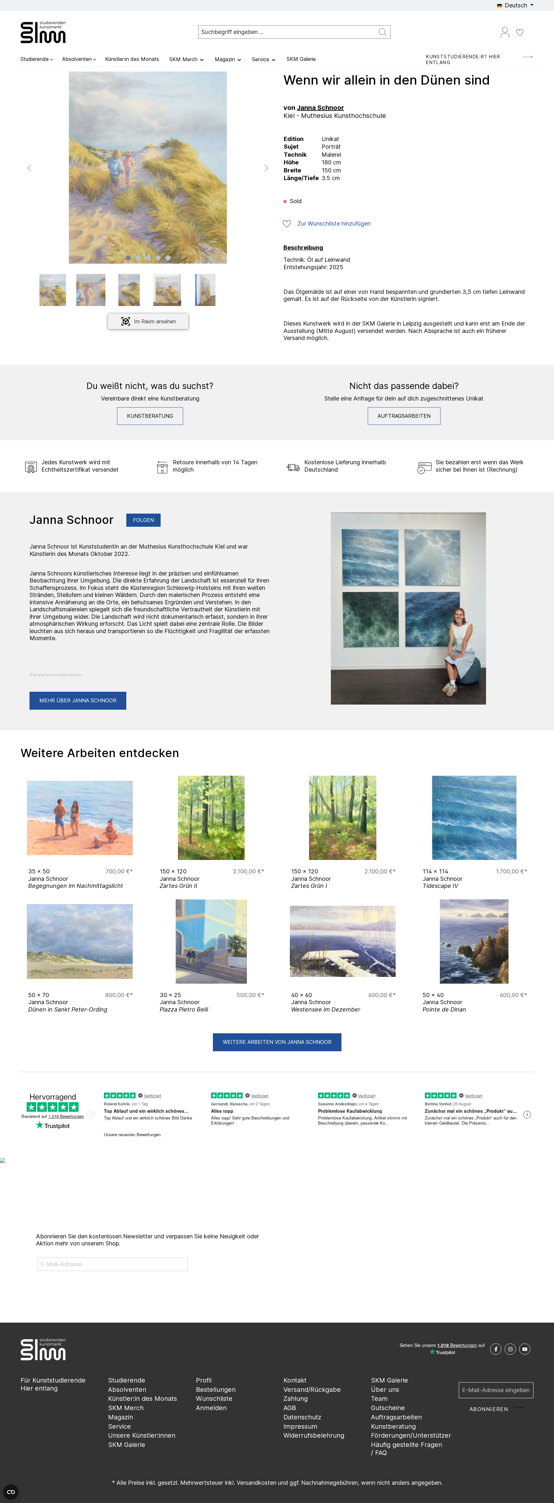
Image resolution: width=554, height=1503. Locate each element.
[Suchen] (382, 32)
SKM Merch (126, 1408)
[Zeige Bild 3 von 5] (148, 257)
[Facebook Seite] (495, 1349)
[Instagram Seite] (510, 1349)
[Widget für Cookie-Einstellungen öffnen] (11, 1492)
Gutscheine (388, 1408)
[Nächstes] (266, 167)
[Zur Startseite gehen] (53, 32)
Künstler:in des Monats (142, 1398)
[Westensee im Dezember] (343, 941)
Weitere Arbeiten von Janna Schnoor (277, 1042)
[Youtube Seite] (524, 1349)
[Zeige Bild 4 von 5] (158, 257)
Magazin (120, 1417)
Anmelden (211, 1408)
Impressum (300, 1426)
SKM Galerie (126, 1445)
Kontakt (294, 1380)
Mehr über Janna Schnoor (77, 700)
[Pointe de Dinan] (474, 941)
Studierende (126, 1380)
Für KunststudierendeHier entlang (53, 1384)
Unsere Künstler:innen (141, 1435)
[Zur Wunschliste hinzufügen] (126, 853)
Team (379, 1398)
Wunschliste (214, 1398)
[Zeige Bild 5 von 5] (168, 257)
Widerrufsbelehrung (313, 1435)
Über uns (385, 1389)
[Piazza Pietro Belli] (211, 941)
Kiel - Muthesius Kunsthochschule (334, 116)
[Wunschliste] (519, 32)
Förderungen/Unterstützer (411, 1435)
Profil (204, 1380)
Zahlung (295, 1398)
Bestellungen (216, 1389)
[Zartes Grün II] (211, 818)
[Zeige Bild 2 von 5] (138, 257)
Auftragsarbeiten (404, 416)
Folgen (143, 520)
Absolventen (127, 1389)
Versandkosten (256, 1482)
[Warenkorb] (531, 29)
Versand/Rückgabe (312, 1389)
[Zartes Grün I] (343, 818)
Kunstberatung (150, 416)
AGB (289, 1408)
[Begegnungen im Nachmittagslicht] (80, 818)
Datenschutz (302, 1417)
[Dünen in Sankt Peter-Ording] (80, 941)
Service (119, 1426)
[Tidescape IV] (474, 818)
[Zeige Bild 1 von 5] (128, 257)
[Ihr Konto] (505, 32)
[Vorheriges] (29, 167)
